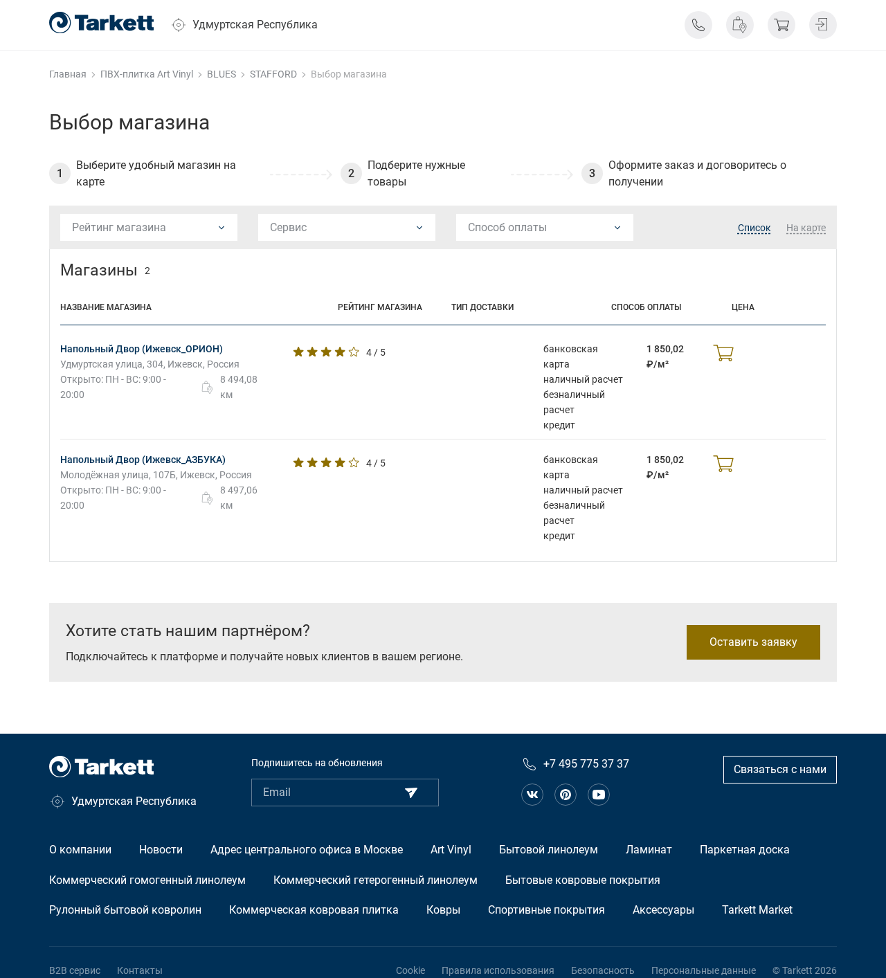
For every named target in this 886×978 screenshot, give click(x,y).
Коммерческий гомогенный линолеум (147, 880)
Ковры (443, 909)
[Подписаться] (411, 792)
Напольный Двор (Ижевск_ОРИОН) (141, 348)
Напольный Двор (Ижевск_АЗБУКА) (143, 459)
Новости (161, 849)
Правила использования (498, 970)
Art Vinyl (451, 849)
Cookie (410, 970)
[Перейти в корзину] (781, 25)
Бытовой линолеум (548, 849)
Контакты (140, 970)
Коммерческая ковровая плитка (314, 909)
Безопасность (603, 970)
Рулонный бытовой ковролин (125, 909)
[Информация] (698, 25)
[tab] (754, 228)
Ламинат (649, 849)
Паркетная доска (745, 849)
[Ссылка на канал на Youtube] (599, 795)
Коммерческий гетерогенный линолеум (375, 880)
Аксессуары (663, 909)
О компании (80, 849)
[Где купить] (740, 25)
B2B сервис (74, 970)
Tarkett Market (757, 909)
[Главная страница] (101, 22)
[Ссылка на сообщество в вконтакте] (532, 795)
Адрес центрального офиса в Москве (306, 849)
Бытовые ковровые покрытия (582, 880)
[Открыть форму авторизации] (823, 25)
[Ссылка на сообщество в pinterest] (565, 795)
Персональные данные (703, 970)
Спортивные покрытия (546, 909)
